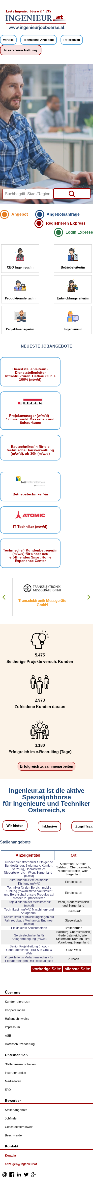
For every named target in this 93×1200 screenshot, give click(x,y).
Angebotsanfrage (63, 214)
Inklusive (49, 826)
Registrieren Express (66, 223)
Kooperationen (15, 1010)
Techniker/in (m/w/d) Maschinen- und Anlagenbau (29, 911)
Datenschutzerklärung (20, 1044)
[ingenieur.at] (36, 29)
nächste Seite (77, 969)
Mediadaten (13, 1081)
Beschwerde (13, 1135)
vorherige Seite (46, 969)
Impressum (12, 1027)
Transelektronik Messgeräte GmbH (42, 602)
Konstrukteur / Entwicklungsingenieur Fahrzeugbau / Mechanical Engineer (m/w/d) (29, 920)
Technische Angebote (38, 40)
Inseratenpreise (15, 1073)
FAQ (8, 1090)
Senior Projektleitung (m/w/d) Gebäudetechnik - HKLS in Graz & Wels (29, 950)
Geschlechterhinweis (19, 1127)
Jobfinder (11, 1118)
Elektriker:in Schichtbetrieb (29, 928)
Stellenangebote (16, 1110)
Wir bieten (15, 826)
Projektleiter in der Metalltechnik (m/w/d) (29, 903)
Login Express (79, 232)
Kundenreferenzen (17, 1002)
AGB (8, 1035)
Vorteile (8, 40)
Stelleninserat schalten (20, 1064)
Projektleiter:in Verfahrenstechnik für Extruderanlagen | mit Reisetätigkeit (29, 959)
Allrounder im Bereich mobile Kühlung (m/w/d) (29, 881)
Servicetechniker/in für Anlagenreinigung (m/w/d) (29, 937)
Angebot (19, 214)
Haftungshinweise (17, 1018)
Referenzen (71, 40)
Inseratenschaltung (20, 50)
